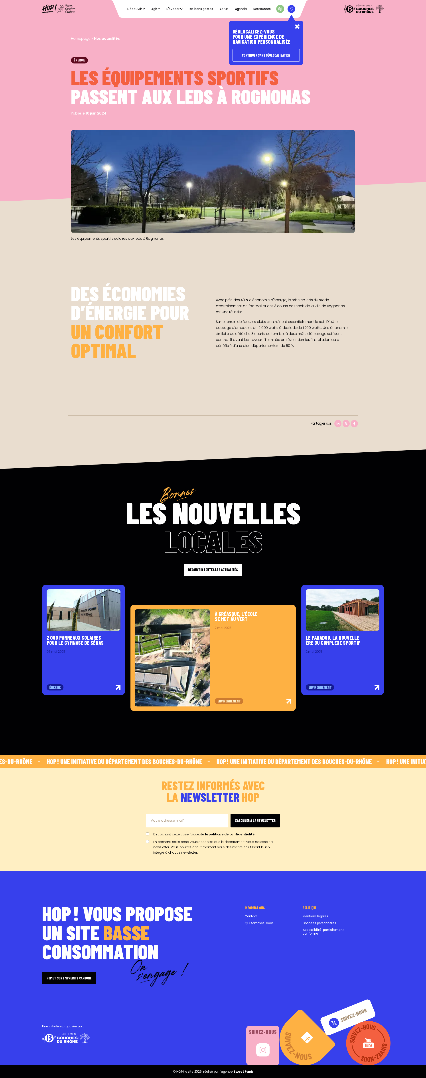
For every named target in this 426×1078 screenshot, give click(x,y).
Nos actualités (107, 38)
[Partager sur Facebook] (354, 423)
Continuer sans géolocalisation (266, 55)
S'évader (172, 9)
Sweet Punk (243, 1071)
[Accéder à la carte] (280, 9)
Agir (154, 9)
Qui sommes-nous (259, 923)
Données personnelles (319, 923)
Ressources (262, 9)
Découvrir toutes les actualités (213, 570)
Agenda (241, 9)
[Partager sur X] (346, 423)
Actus (223, 9)
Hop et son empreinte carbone (69, 978)
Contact (251, 916)
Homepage (81, 38)
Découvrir (134, 9)
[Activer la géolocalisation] (291, 9)
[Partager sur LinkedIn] (337, 423)
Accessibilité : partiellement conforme (323, 932)
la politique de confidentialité (229, 834)
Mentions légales (315, 916)
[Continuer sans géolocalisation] (297, 26)
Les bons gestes (201, 9)
